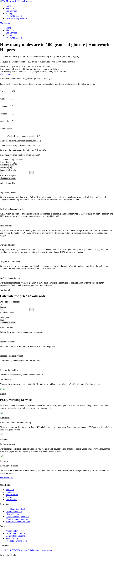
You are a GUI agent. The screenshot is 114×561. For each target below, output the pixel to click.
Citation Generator (14, 511)
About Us (10, 8)
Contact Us (10, 492)
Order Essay (5, 74)
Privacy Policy (12, 531)
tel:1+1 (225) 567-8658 (10, 550)
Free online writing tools (16, 541)
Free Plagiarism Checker (16, 509)
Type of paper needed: (10, 302)
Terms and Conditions (15, 533)
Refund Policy (12, 538)
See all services (6, 477)
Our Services (11, 11)
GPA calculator (12, 514)
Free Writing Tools (14, 16)
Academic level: (7, 312)
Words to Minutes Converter (18, 521)
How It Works (12, 494)
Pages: (3, 307)
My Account (21, 18)
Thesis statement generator (17, 516)
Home (8, 6)
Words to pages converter (17, 519)
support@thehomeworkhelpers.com (36, 550)
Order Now (11, 18)
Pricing (9, 13)
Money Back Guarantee (16, 536)
